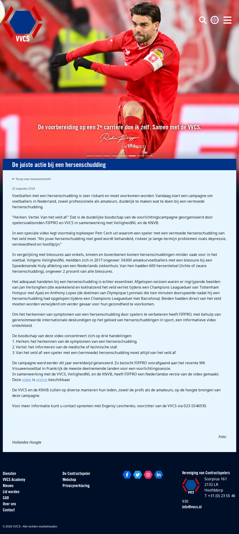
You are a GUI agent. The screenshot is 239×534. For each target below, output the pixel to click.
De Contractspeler (76, 474)
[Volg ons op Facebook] (127, 475)
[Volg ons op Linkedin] (158, 475)
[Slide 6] (132, 156)
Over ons (9, 504)
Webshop (69, 480)
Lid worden (11, 492)
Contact (9, 510)
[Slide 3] (106, 156)
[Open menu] (227, 20)
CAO (6, 498)
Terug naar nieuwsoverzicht (33, 179)
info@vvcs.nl (192, 507)
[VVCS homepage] (22, 24)
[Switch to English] (214, 19)
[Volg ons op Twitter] (137, 475)
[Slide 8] (148, 156)
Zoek (170, 41)
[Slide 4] (115, 156)
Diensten (9, 474)
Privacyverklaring (76, 486)
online (41, 379)
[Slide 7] (140, 156)
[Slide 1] (90, 156)
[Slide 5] (123, 156)
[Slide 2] (98, 156)
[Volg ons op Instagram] (148, 475)
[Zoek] (202, 20)
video (26, 379)
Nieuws (8, 486)
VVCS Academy (14, 480)
